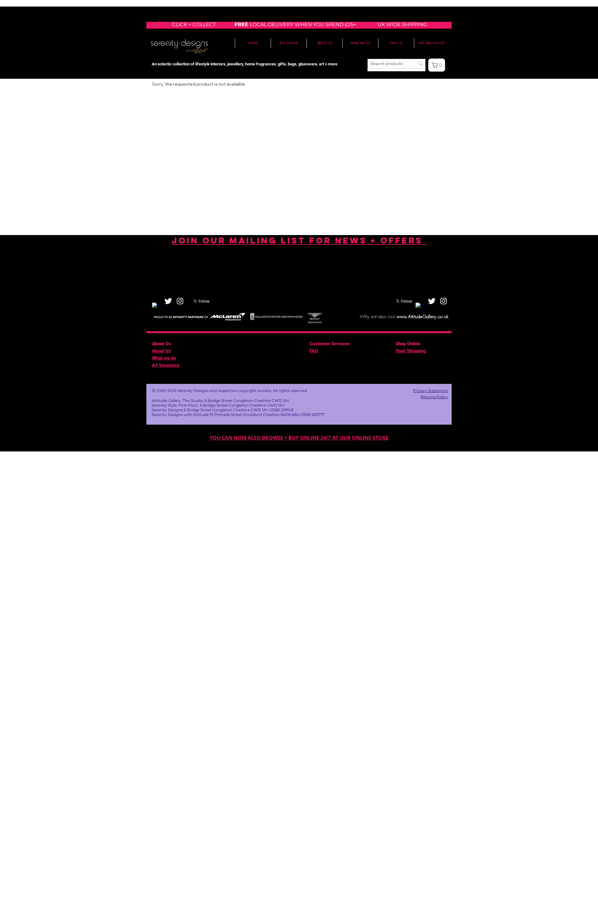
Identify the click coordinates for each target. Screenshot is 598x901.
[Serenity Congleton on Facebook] (419, 307)
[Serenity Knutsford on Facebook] (156, 307)
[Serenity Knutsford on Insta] (180, 301)
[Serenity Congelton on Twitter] (431, 301)
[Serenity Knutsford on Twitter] (168, 301)
